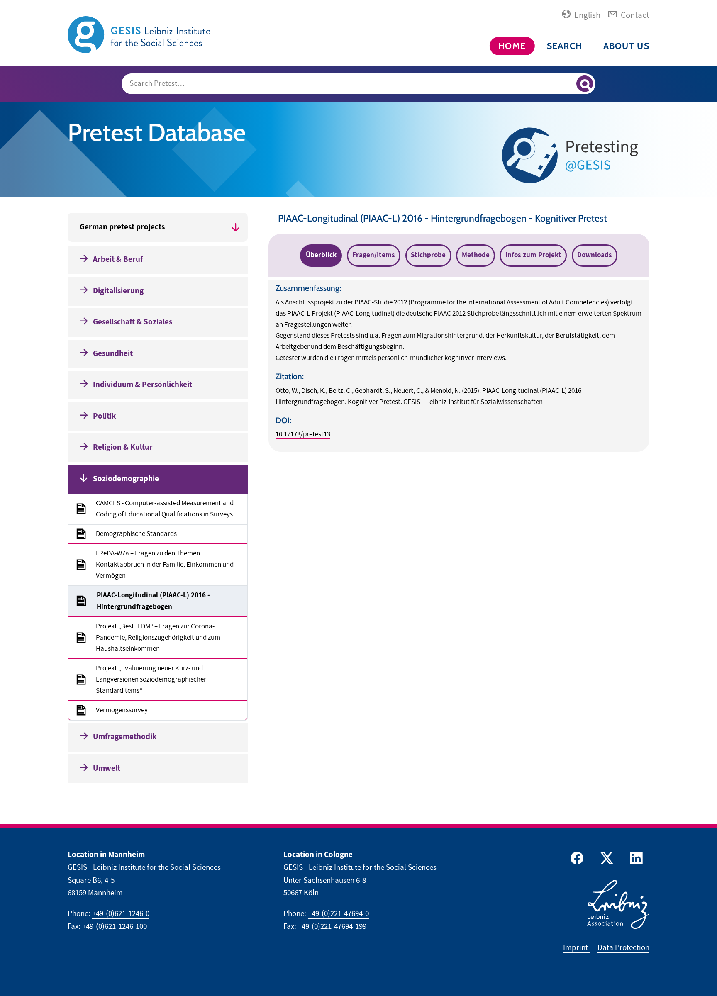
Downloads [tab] (594, 255)
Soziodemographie (126, 479)
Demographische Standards (136, 533)
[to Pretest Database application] (572, 155)
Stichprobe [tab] (428, 255)
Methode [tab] (476, 255)
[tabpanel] (458, 366)
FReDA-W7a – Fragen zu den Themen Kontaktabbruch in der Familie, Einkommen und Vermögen (165, 564)
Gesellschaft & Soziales (132, 322)
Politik (104, 416)
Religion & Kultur (123, 447)
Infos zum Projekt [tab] (533, 255)
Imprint (576, 947)
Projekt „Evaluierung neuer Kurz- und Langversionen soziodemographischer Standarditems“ (151, 679)
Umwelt (106, 768)
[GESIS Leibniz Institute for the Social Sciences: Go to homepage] (140, 34)
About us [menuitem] (626, 46)
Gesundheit (113, 353)
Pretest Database (157, 132)
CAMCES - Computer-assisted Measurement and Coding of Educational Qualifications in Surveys (165, 509)
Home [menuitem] (512, 46)
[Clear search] (566, 84)
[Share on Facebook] (575, 860)
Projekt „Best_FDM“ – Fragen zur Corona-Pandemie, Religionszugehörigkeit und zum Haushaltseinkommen (158, 637)
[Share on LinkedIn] (635, 860)
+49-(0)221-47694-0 (338, 913)
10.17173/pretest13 (303, 434)
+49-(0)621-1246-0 (120, 913)
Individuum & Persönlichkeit (142, 384)
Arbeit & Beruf (118, 259)
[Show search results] (584, 83)
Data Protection (623, 947)
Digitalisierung (118, 291)
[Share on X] (605, 860)
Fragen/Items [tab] (373, 255)
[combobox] (359, 84)
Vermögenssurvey (122, 710)
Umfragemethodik (124, 737)
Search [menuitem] (565, 46)
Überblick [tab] (321, 255)
